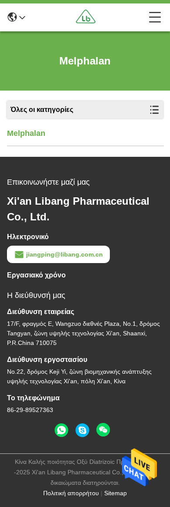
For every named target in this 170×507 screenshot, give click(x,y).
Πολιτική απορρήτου (71, 493)
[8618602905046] (61, 430)
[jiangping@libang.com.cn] (82, 430)
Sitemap (115, 493)
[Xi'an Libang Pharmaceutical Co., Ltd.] (87, 17)
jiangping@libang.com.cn (64, 254)
